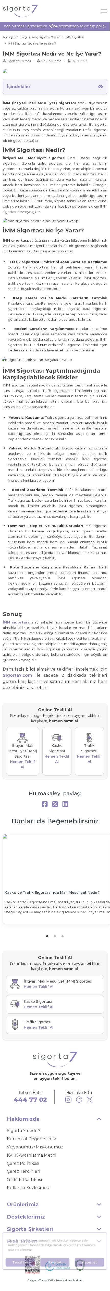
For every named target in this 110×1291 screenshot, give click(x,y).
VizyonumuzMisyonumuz (35, 1147)
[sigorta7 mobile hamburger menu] (104, 11)
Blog (23, 37)
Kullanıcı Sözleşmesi (28, 1187)
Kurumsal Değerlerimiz (31, 1138)
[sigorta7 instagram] (68, 1100)
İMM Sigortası (75, 37)
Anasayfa (9, 37)
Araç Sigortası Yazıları (46, 37)
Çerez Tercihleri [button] (24, 1171)
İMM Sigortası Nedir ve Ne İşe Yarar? (32, 43)
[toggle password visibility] (100, 86)
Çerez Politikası (23, 1163)
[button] (55, 1119)
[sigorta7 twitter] (90, 1100)
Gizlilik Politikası (24, 1179)
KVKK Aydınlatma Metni (32, 1155)
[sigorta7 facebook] (79, 1100)
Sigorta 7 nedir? (24, 1130)
